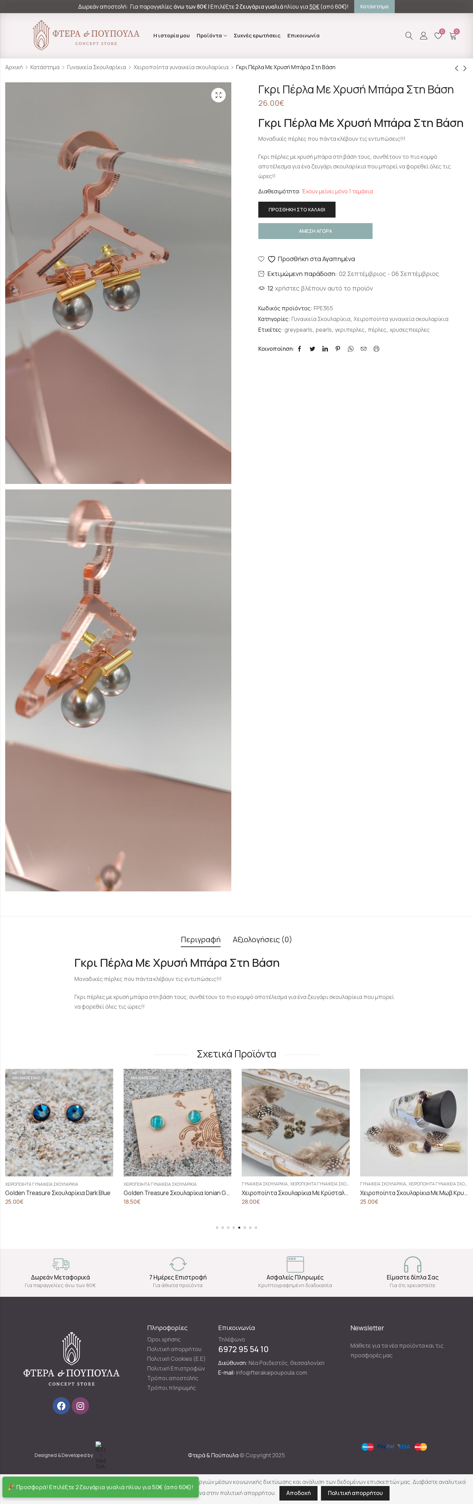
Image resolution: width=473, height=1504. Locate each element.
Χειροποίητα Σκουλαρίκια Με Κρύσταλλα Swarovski (192, 1193)
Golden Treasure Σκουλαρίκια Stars (407, 1193)
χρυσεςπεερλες (410, 329)
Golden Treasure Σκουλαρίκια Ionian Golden (64, 1193)
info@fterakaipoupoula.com (271, 1372)
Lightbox (218, 95)
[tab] (201, 940)
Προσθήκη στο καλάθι (297, 209)
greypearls (298, 329)
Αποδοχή (298, 1493)
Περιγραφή (201, 939)
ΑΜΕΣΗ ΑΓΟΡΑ (315, 231)
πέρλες (377, 329)
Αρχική (14, 67)
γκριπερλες (350, 329)
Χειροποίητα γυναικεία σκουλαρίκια (181, 67)
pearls (323, 329)
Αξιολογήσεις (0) (262, 939)
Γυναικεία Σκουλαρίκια (96, 67)
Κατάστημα (45, 67)
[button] (217, 1228)
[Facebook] (61, 1405)
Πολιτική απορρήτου (355, 1493)
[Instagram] (80, 1405)
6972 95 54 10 (243, 1349)
